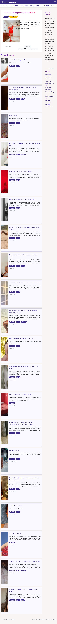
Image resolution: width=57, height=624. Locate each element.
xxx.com (8, 2)
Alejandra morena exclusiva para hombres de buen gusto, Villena (23, 312)
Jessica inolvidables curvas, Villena (20, 394)
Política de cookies (50, 619)
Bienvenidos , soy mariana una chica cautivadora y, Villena (24, 144)
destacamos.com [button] (27, 49)
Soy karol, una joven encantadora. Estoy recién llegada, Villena (23, 479)
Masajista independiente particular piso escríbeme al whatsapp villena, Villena (21, 423)
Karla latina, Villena (15, 534)
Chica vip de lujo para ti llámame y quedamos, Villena (23, 256)
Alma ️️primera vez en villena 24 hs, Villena (22, 338)
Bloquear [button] (28, 46)
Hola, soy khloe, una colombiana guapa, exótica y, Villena (25, 367)
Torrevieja (35, 5)
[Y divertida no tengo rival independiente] (11, 31)
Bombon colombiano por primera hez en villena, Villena (24, 228)
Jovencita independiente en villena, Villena (22, 199)
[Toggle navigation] (55, 2)
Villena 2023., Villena (15, 506)
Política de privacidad (38, 619)
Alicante (14, 5)
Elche (45, 5)
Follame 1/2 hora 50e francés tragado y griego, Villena (23, 590)
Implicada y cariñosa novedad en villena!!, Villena (24, 283)
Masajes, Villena (14, 450)
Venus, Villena (13, 115)
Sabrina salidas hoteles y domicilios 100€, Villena (24, 561)
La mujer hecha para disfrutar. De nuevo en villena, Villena (22, 89)
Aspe (24, 5)
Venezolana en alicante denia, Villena (20, 171)
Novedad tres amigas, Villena (18, 60)
